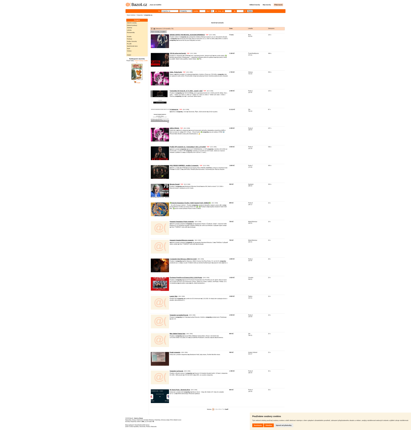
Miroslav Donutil (174, 184)
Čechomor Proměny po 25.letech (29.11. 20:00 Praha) (186, 277)
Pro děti (129, 44)
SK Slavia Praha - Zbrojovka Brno (180, 390)
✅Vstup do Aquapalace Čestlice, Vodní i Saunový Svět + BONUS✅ (190, 203)
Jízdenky (129, 27)
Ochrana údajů (165, 420)
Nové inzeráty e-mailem (158, 32)
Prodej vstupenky (175, 352)
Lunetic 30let (173, 296)
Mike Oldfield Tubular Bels (177, 333)
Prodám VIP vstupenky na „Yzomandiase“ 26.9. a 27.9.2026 (188, 147)
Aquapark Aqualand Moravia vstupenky (182, 240)
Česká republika (134, 426)
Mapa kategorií (129, 425)
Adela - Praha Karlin (176, 72)
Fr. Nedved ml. (174, 109)
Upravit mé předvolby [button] (284, 425)
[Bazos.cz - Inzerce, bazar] (136, 6)
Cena (230, 28)
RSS (171, 420)
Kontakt (146, 420)
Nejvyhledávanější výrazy (142, 425)
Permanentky (131, 32)
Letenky (129, 30)
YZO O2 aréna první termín (178, 53)
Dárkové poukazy (132, 25)
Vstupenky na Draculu (176, 371)
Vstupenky (140, 15)
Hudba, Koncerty (132, 41)
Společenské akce (132, 46)
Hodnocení (140, 420)
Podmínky (157, 420)
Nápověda (128, 420)
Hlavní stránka (131, 15)
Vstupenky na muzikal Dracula (179, 315)
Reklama (151, 420)
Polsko (148, 426)
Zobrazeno (271, 28)
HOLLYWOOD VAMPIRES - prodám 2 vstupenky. (184, 165)
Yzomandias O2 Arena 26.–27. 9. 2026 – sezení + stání (186, 91)
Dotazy (134, 420)
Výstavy (129, 51)
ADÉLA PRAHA (174, 128)
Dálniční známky (132, 23)
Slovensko (142, 426)
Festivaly (129, 39)
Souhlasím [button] (258, 425)
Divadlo (129, 36)
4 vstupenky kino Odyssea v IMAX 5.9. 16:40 (183, 259)
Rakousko (154, 426)
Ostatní (129, 55)
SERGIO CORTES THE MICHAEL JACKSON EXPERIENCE (187, 35)
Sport (128, 48)
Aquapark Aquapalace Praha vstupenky (182, 221)
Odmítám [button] (269, 425)
